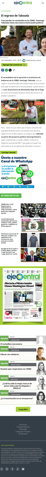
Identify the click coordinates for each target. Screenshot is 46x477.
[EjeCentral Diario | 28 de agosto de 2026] (23, 295)
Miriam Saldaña (16, 365)
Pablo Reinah (15, 350)
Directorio (23, 424)
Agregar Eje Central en (12, 65)
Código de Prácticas (23, 431)
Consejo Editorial (23, 427)
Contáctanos (23, 434)
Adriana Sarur (15, 340)
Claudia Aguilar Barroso (15, 395)
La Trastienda (6, 11)
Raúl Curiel (14, 379)
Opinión (12, 336)
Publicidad (23, 429)
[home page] (23, 3)
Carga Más (23, 409)
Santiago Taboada (9, 152)
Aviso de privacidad (7, 445)
